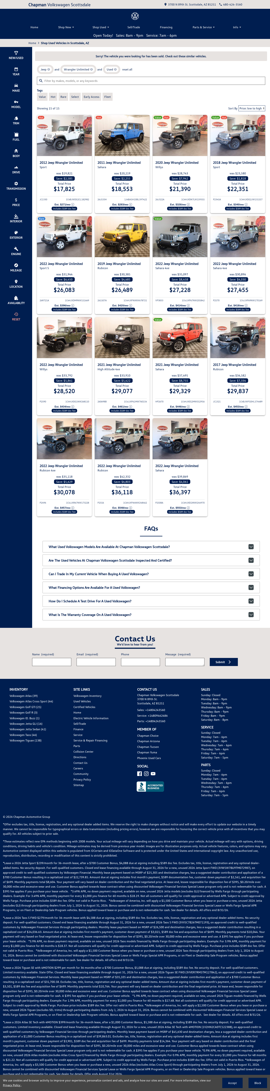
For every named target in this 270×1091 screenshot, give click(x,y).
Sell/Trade (133, 27)
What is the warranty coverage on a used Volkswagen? (90, 615)
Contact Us (80, 763)
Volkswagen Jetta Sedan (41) (28, 729)
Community (81, 774)
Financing (166, 27)
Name (43, 654)
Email (87, 654)
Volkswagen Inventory (87, 696)
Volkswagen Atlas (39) (23, 696)
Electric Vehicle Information (91, 718)
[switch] (42, 97)
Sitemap (78, 785)
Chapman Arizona (148, 741)
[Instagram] (146, 774)
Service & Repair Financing (90, 740)
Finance (78, 729)
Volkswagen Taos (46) (23, 735)
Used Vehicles (82, 701)
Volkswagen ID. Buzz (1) (24, 718)
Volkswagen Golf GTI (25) (25, 707)
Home (34, 27)
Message (177, 654)
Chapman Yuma (147, 752)
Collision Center (83, 751)
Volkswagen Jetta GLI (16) (26, 723)
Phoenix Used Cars (149, 758)
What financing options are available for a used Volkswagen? (94, 587)
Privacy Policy (82, 779)
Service (77, 735)
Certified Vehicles (84, 707)
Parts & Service (202, 27)
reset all (127, 69)
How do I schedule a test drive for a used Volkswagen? (90, 601)
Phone (125, 654)
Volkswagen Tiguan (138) (25, 740)
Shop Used (99, 27)
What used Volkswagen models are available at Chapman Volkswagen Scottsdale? (109, 547)
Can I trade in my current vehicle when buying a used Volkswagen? (99, 574)
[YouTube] (153, 774)
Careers (78, 768)
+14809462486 (158, 715)
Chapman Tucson (148, 747)
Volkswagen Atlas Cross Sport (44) (31, 701)
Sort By (232, 108)
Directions (79, 757)
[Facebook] (139, 774)
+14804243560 (155, 710)
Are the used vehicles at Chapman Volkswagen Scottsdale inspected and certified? (110, 560)
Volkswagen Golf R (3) (23, 712)
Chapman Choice (148, 735)
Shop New (64, 27)
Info (235, 27)
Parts (76, 746)
